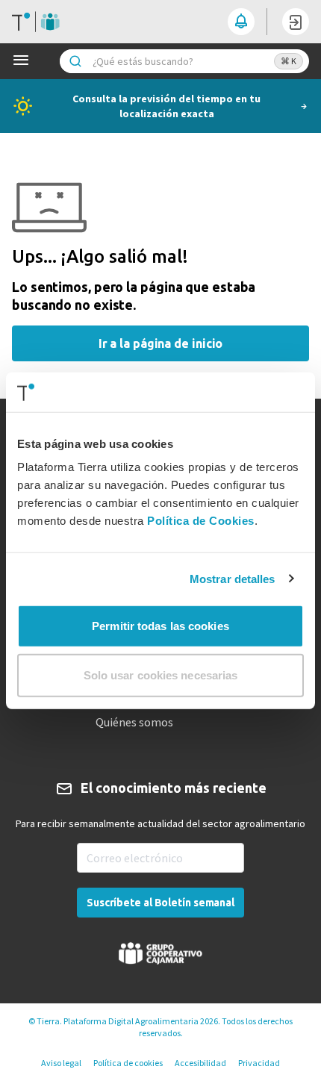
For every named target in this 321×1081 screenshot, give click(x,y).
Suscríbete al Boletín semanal (160, 903)
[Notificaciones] (241, 21)
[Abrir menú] (24, 61)
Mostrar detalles (232, 578)
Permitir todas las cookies (160, 626)
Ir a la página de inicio (161, 343)
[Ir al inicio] (36, 21)
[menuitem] (161, 721)
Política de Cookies (201, 520)
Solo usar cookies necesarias (161, 674)
